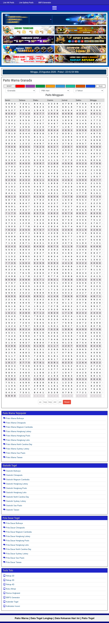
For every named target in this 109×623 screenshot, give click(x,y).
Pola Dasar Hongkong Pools (17, 541)
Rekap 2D (10, 576)
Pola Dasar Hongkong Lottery (18, 536)
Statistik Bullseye (13, 471)
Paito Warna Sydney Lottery (17, 449)
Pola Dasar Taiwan (13, 562)
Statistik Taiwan (12, 510)
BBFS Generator (44, 2)
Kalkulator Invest (13, 606)
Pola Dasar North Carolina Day (18, 549)
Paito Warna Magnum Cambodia (19, 427)
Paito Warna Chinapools (16, 423)
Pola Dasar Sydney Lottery (17, 554)
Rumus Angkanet (13, 593)
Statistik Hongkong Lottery (17, 484)
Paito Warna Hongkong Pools (18, 436)
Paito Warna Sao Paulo (15, 453)
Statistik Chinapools (14, 475)
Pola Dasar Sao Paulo (15, 558)
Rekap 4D (10, 584)
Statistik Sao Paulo (14, 505)
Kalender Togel (12, 602)
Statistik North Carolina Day (17, 497)
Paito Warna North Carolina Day (19, 444)
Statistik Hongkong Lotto (16, 492)
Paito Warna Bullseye (15, 418)
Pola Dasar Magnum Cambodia (19, 532)
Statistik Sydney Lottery (16, 501)
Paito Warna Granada (17, 80)
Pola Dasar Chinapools (15, 528)
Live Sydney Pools (26, 2)
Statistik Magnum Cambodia (17, 479)
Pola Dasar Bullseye (14, 523)
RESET (9, 86)
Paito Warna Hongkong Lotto (18, 440)
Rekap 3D (10, 580)
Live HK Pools (8, 2)
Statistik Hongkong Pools (16, 488)
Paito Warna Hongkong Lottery (18, 431)
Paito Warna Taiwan (14, 457)
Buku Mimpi (11, 589)
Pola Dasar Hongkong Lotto (17, 545)
